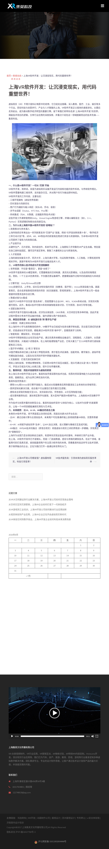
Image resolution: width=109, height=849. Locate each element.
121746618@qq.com (22, 792)
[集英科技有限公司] (20, 5)
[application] (54, 713)
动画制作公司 (43, 818)
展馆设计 (56, 818)
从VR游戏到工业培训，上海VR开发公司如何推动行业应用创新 (38, 509)
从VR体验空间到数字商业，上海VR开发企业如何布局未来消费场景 (40, 519)
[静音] (92, 736)
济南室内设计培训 (15, 822)
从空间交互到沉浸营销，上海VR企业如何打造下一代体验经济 (37, 504)
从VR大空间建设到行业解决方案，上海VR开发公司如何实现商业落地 (41, 499)
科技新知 (22, 818)
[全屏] (97, 736)
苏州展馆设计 (68, 818)
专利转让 (81, 818)
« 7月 (28, 576)
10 (15, 555)
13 (54, 555)
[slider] (52, 736)
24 (15, 565)
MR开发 (31, 818)
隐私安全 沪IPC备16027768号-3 (21, 832)
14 (67, 555)
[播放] (12, 736)
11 (28, 555)
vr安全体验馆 (93, 818)
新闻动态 (16, 79)
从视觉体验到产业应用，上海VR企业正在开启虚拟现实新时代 (37, 514)
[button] (54, 713)
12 (41, 555)
